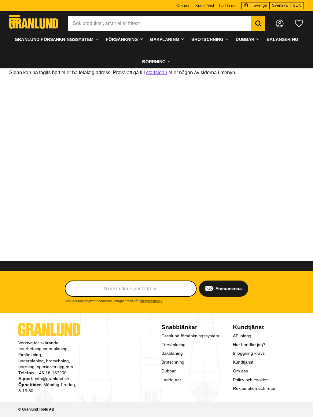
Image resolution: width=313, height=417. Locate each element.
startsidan (156, 72)
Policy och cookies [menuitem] (250, 379)
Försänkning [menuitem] (122, 39)
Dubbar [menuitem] (245, 39)
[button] (14, 19)
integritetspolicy (151, 301)
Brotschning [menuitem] (207, 39)
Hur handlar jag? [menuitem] (249, 344)
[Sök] (258, 23)
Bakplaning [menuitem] (164, 39)
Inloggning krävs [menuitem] (249, 353)
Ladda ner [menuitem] (228, 5)
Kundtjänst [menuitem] (204, 5)
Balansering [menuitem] (282, 39)
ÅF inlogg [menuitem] (242, 335)
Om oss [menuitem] (183, 5)
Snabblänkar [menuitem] (179, 327)
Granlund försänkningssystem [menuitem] (54, 39)
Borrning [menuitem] (154, 61)
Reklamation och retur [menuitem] (254, 388)
